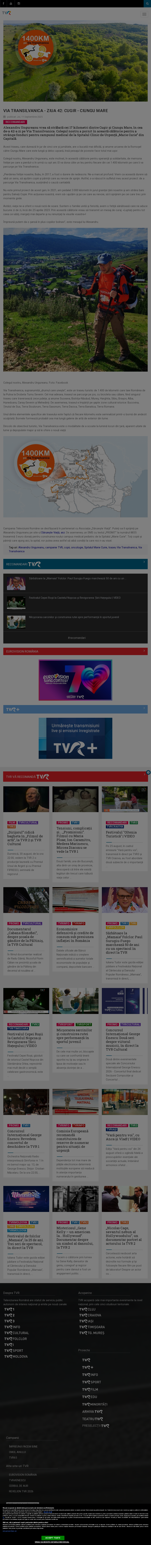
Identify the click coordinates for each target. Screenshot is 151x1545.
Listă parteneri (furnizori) (9, 1531)
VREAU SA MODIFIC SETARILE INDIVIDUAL (52, 1542)
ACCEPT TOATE (52, 1538)
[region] (75, 1524)
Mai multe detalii (48, 1512)
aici (3, 1517)
